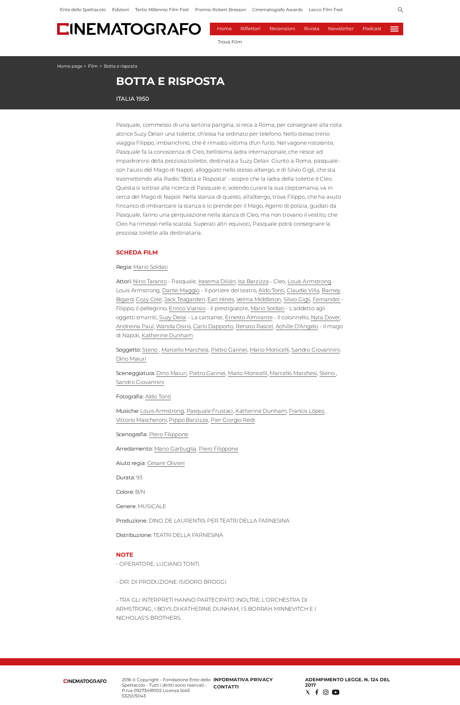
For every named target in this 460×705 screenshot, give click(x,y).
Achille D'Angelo (297, 326)
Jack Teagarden (184, 299)
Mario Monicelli (269, 349)
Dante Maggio (180, 290)
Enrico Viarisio (187, 308)
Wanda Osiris (173, 326)
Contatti (226, 687)
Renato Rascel (254, 326)
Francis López (307, 410)
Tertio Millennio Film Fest (162, 9)
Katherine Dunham (167, 335)
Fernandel (327, 299)
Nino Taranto (149, 281)
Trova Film (230, 42)
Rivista (311, 28)
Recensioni (282, 28)
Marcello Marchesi (184, 349)
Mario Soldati (150, 266)
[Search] (400, 10)
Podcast (372, 28)
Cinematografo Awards (277, 9)
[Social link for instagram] (325, 692)
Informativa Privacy (243, 679)
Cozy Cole (149, 299)
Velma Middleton (258, 299)
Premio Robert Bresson (220, 9)
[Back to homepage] (85, 681)
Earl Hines (220, 299)
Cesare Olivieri (166, 463)
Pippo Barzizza (188, 419)
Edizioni (120, 9)
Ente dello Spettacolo (83, 9)
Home (224, 28)
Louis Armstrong (309, 281)
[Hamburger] (394, 29)
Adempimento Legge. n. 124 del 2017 (347, 682)
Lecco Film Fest (326, 9)
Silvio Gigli (297, 299)
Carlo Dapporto (213, 326)
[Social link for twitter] (307, 692)
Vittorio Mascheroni (141, 419)
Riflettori (250, 28)
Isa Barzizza (253, 281)
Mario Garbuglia (175, 448)
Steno (150, 349)
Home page (69, 66)
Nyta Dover (325, 317)
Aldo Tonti (271, 290)
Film (93, 66)
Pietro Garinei (229, 349)
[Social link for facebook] (316, 692)
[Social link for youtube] (335, 692)
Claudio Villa (303, 290)
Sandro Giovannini (315, 349)
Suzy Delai (173, 317)
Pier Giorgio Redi (233, 419)
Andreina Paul (135, 326)
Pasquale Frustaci (210, 410)
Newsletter (341, 28)
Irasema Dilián (217, 281)
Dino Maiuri (131, 358)
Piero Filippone (169, 434)
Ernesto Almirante (248, 317)
